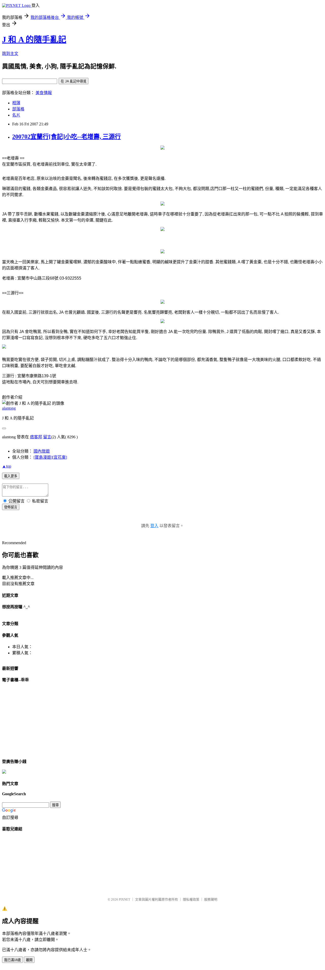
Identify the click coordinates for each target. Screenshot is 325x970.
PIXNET (124, 899)
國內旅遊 (42, 451)
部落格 (18, 109)
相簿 (16, 103)
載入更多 (10, 476)
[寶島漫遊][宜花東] (50, 457)
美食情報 (44, 93)
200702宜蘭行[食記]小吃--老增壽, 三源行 (66, 136)
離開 (29, 960)
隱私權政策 (191, 899)
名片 (16, 115)
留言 (47, 437)
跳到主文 (10, 53)
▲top (6, 466)
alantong (9, 408)
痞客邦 (36, 437)
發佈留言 (10, 507)
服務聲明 (210, 899)
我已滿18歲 (12, 960)
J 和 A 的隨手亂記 (34, 39)
